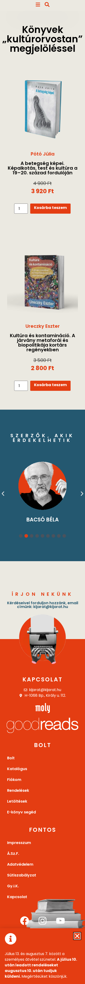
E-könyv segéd (21, 812)
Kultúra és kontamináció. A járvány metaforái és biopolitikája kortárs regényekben (42, 342)
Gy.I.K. (13, 886)
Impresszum (19, 842)
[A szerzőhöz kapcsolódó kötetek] (44, 485)
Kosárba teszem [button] (50, 207)
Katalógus (17, 769)
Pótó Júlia (43, 154)
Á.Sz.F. (13, 853)
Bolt (11, 758)
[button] (3, 493)
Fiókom (14, 779)
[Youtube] (60, 921)
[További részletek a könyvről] (42, 107)
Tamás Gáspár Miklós (44, 518)
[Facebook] (25, 921)
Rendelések (18, 790)
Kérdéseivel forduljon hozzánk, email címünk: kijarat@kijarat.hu (42, 604)
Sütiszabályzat (21, 875)
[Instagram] (42, 921)
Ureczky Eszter (43, 326)
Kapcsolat (42, 679)
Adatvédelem (20, 864)
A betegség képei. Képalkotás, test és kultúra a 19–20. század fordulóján (42, 168)
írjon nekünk (42, 594)
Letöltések (17, 801)
